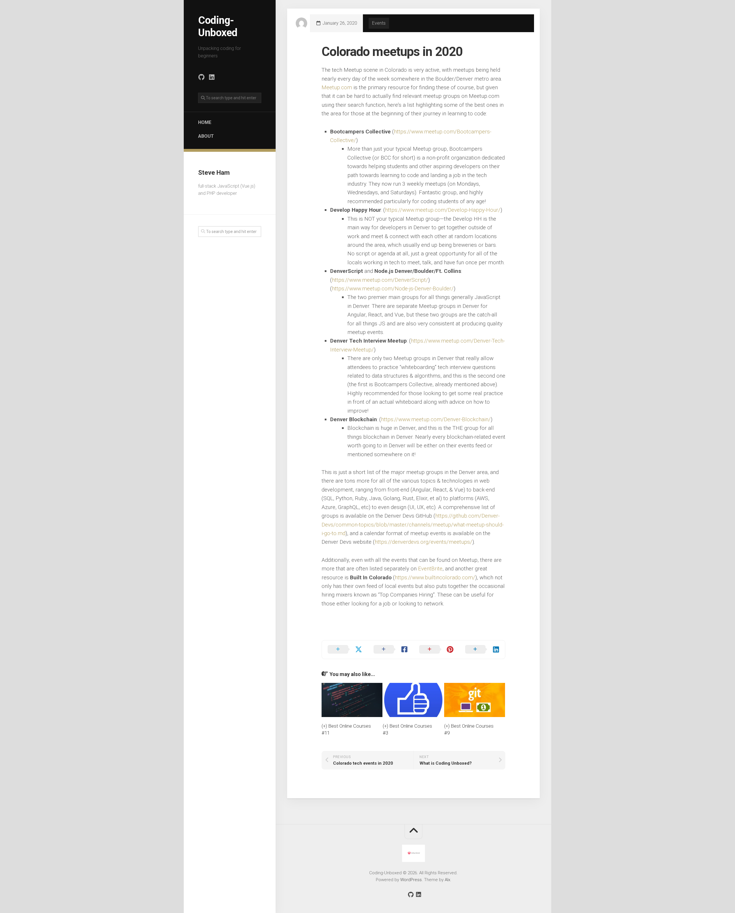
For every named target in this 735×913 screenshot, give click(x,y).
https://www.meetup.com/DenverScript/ (380, 280)
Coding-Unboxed (217, 26)
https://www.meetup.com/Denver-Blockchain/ (436, 419)
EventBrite (430, 568)
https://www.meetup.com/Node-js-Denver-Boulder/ (393, 288)
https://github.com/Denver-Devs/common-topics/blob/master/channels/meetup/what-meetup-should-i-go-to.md (413, 524)
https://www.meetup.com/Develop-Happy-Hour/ (442, 210)
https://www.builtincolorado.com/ (435, 577)
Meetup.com (337, 87)
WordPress (411, 879)
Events (379, 23)
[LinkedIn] (211, 77)
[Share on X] (345, 649)
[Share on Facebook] (391, 649)
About (206, 136)
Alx (447, 879)
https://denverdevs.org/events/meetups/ (423, 542)
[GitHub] (201, 77)
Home (204, 122)
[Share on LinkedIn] (482, 649)
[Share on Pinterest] (436, 649)
